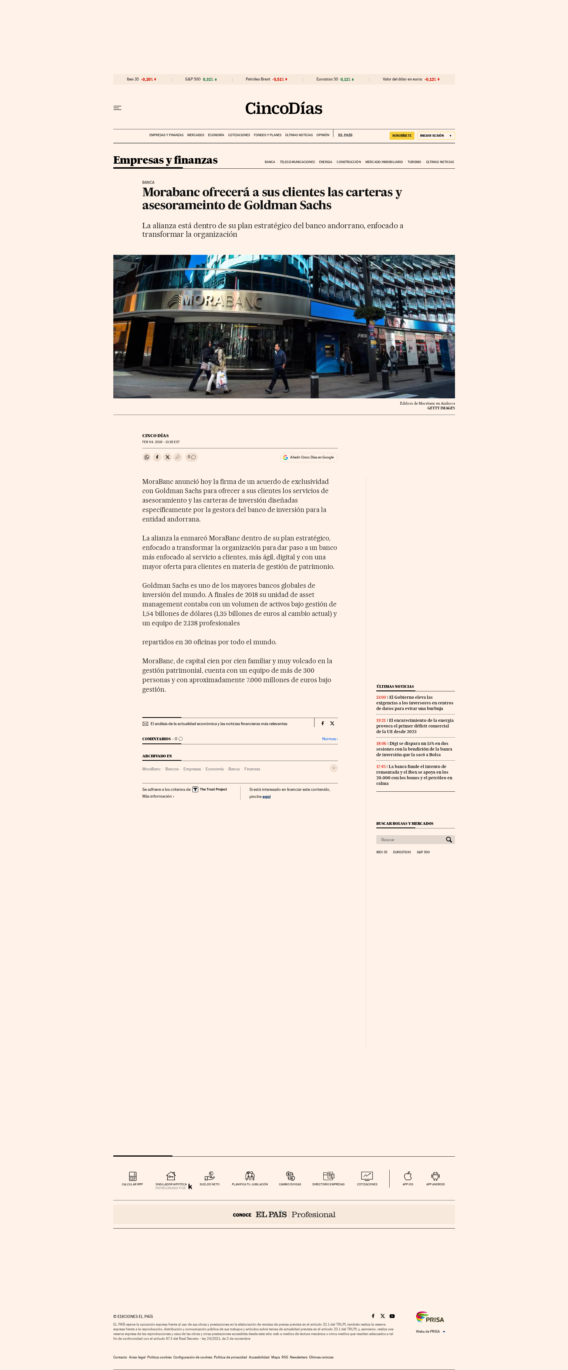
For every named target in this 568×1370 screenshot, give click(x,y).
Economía (216, 135)
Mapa (275, 1357)
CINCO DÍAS (155, 435)
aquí (266, 796)
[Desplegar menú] (117, 108)
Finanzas (252, 769)
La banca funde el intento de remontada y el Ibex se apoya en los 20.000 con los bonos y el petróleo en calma (414, 775)
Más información (157, 796)
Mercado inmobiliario (384, 162)
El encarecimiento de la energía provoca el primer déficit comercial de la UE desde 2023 (415, 726)
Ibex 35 (133, 79)
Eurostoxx (402, 852)
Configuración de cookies (192, 1357)
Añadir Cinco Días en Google (312, 457)
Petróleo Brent (258, 79)
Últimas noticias (299, 135)
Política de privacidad (230, 1357)
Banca (270, 162)
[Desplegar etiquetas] (334, 768)
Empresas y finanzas (166, 135)
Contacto (120, 1357)
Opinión (323, 135)
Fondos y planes (267, 135)
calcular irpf (132, 1184)
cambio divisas (290, 1184)
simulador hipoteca (171, 1184)
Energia (325, 162)
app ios (408, 1184)
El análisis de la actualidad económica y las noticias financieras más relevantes (219, 723)
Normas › (330, 739)
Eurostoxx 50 (327, 79)
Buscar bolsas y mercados (404, 823)
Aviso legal (137, 1357)
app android (435, 1184)
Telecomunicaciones (297, 162)
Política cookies (159, 1357)
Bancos (172, 769)
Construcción (349, 162)
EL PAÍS (342, 133)
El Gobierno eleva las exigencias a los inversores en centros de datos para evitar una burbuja (415, 703)
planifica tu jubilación (250, 1184)
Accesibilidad (259, 1357)
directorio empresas (328, 1184)
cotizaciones (367, 1184)
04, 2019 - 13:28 (160, 442)
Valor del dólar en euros (402, 79)
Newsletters (298, 1357)
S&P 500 (193, 79)
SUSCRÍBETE (402, 135)
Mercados (195, 135)
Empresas (192, 769)
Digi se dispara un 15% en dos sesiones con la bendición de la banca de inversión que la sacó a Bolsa (414, 749)
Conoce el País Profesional (284, 1214)
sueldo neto (210, 1184)
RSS (285, 1357)
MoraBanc (151, 769)
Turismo (415, 162)
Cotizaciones (239, 135)
